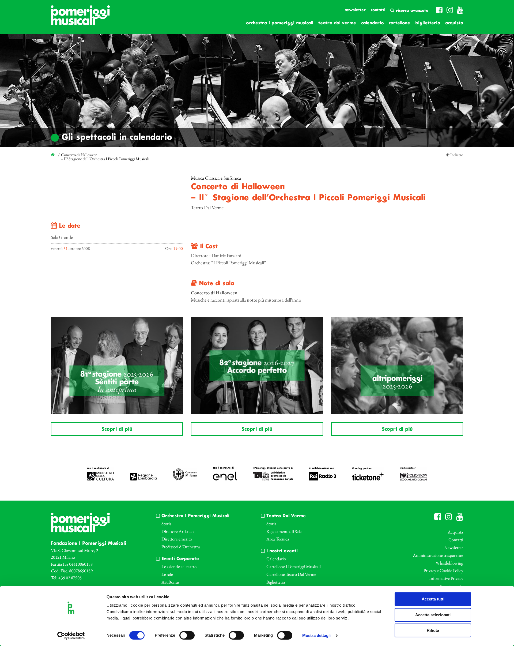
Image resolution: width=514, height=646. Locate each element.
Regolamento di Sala (284, 531)
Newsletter (355, 10)
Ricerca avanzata (411, 10)
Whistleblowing (449, 563)
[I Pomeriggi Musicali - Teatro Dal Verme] (80, 18)
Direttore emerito (176, 539)
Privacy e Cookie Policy (443, 570)
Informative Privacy (446, 578)
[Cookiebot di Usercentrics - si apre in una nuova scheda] (71, 636)
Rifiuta (433, 630)
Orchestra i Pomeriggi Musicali (279, 23)
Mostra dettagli (316, 635)
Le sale (167, 574)
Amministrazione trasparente (438, 555)
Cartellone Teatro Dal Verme (291, 574)
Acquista (454, 23)
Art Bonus (170, 582)
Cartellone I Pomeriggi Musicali (293, 566)
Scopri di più (116, 429)
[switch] (187, 635)
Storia (166, 524)
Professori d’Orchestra (180, 547)
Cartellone (399, 23)
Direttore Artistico (177, 531)
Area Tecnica (277, 539)
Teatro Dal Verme (337, 23)
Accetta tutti (433, 599)
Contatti (378, 10)
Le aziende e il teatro (178, 566)
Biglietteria (427, 23)
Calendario (372, 23)
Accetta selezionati (433, 615)
